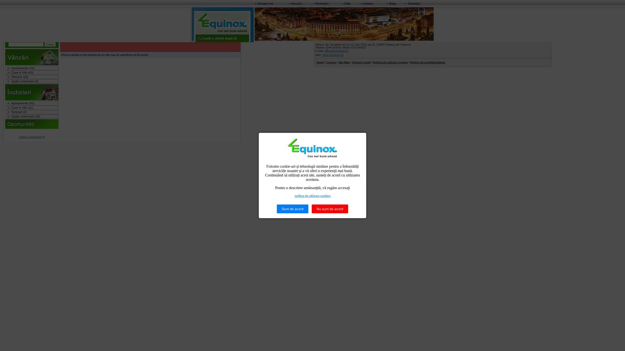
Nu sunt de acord (330, 209)
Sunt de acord (292, 209)
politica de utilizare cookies (313, 196)
